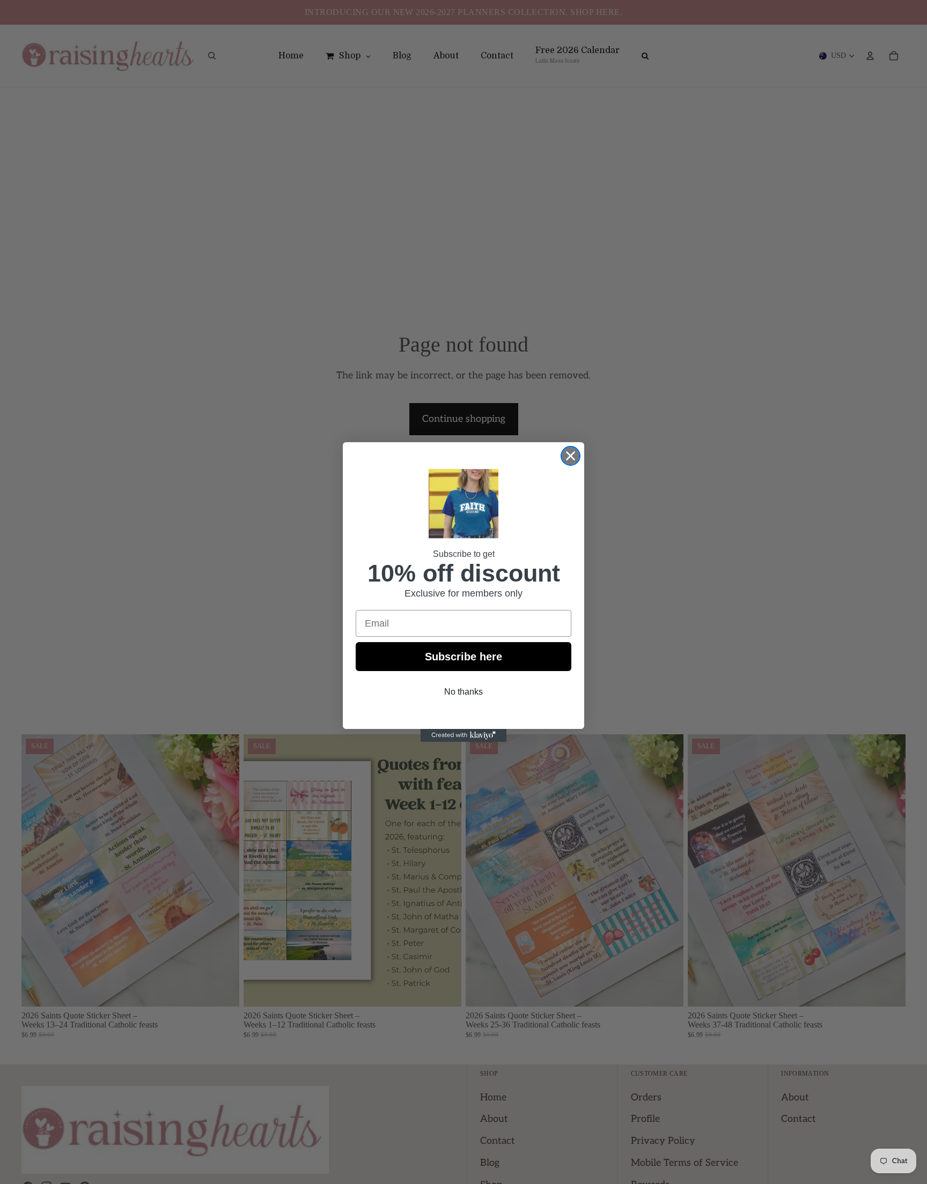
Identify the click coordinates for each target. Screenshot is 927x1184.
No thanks (463, 691)
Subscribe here (463, 656)
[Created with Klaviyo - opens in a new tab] (463, 735)
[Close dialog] (570, 455)
